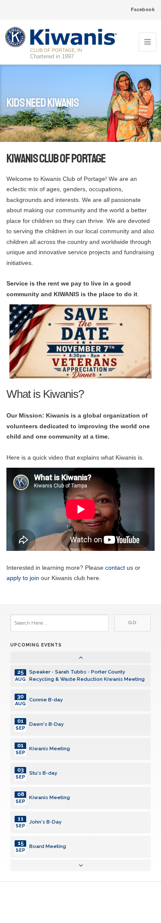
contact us (119, 567)
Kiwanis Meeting (49, 749)
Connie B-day (46, 700)
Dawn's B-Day (46, 724)
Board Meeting (47, 846)
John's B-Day (45, 822)
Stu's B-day (43, 773)
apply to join (22, 577)
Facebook (143, 9)
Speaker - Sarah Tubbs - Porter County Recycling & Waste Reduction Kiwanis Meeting (87, 675)
